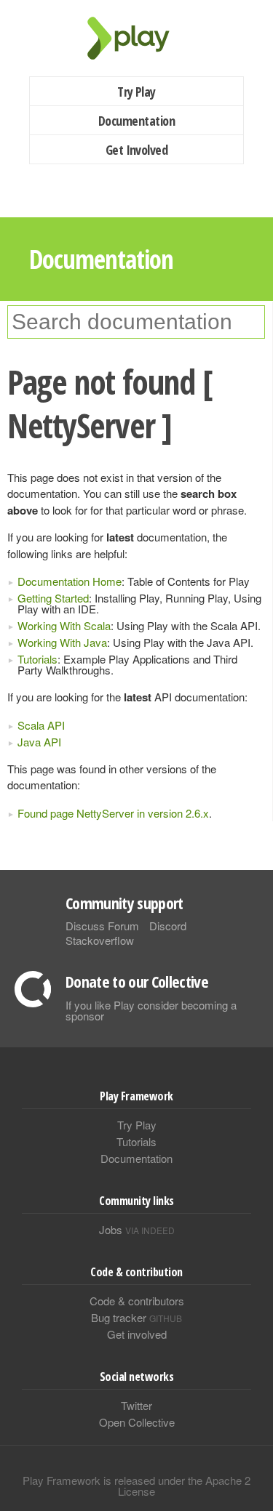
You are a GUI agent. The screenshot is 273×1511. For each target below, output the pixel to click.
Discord (167, 925)
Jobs (137, 1229)
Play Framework (136, 38)
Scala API (41, 725)
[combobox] (136, 322)
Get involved (137, 1334)
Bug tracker (136, 1317)
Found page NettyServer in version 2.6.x (113, 813)
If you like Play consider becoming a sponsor (151, 1010)
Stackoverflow (100, 940)
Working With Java (62, 642)
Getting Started (53, 597)
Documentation (136, 120)
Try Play (136, 91)
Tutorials (37, 658)
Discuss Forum (102, 925)
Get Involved (137, 149)
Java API (39, 741)
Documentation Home (69, 581)
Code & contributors (137, 1300)
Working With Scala (64, 625)
